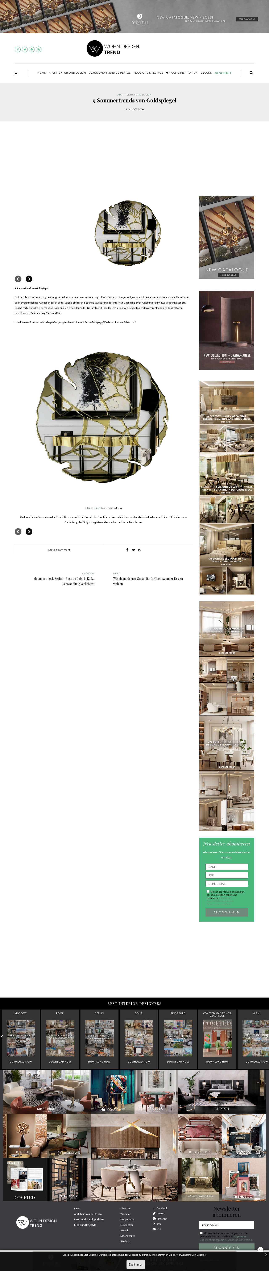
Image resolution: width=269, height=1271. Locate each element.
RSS (159, 1224)
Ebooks (206, 72)
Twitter (161, 1213)
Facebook (162, 1208)
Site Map (125, 1241)
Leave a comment (59, 549)
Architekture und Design (88, 1213)
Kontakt (124, 1230)
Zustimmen (135, 1264)
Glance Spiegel (93, 507)
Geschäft (223, 73)
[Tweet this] (133, 550)
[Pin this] (139, 550)
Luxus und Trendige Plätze (89, 1219)
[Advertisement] (134, 161)
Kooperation (127, 1219)
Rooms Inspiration (184, 72)
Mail (159, 1229)
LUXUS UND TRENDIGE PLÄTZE (110, 72)
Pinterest (162, 1218)
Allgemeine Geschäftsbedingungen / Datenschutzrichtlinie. (220, 901)
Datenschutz (127, 1235)
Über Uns (125, 1208)
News (42, 72)
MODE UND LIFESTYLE (148, 72)
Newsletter (126, 1224)
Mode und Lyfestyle (85, 1224)
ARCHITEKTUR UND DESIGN (67, 72)
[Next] (29, 279)
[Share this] (127, 550)
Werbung (125, 1213)
